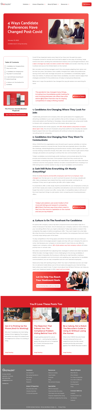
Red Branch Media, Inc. (51, 407)
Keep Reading (9, 352)
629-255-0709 (6, 378)
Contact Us (5, 383)
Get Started (86, 4)
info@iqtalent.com (7, 380)
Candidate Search (12, 43)
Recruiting (24, 43)
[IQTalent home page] (12, 370)
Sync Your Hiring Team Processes (16, 114)
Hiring (19, 43)
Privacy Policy (62, 407)
